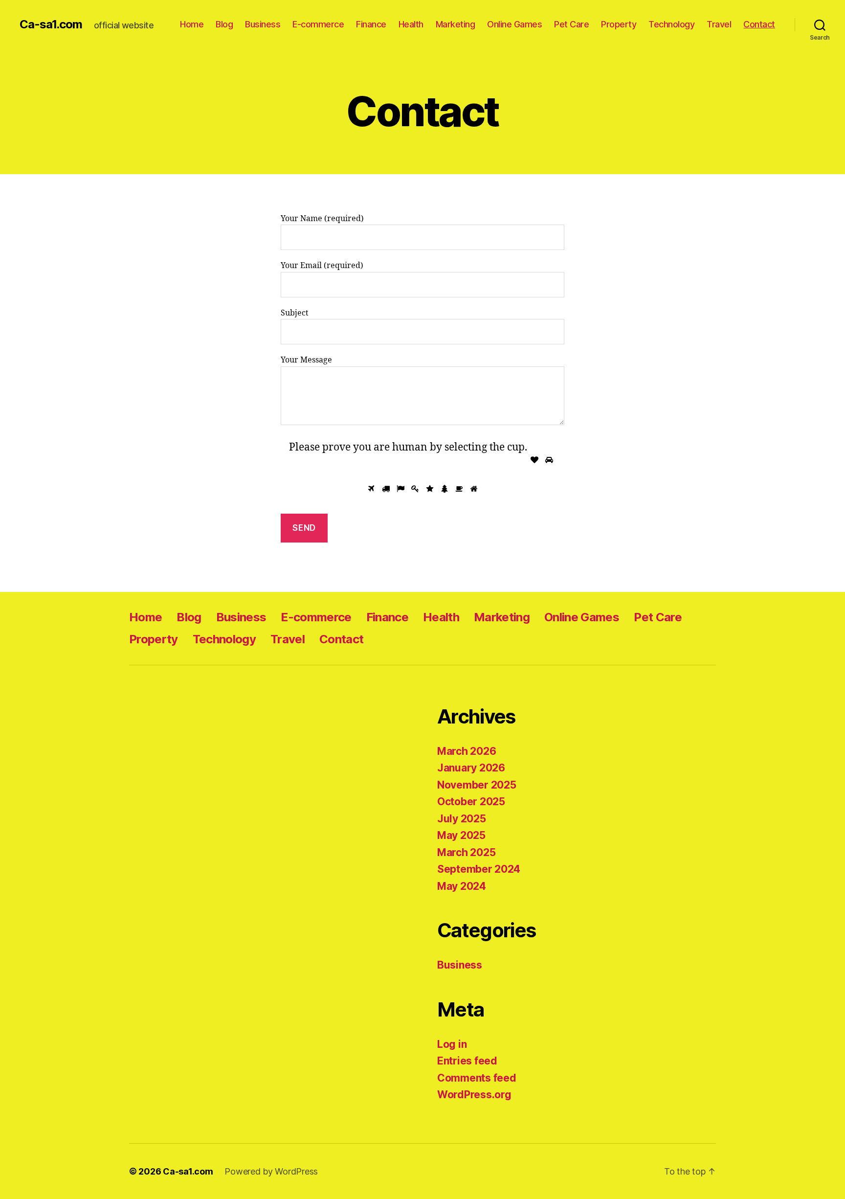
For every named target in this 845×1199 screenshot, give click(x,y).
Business (262, 24)
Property (618, 24)
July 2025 (461, 819)
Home (191, 24)
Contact (759, 24)
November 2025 (476, 785)
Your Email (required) (322, 266)
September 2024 (478, 869)
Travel (719, 24)
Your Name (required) (322, 219)
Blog (224, 24)
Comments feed (476, 1078)
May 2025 (461, 835)
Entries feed (467, 1061)
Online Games (514, 24)
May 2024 (461, 886)
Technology (671, 24)
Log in (452, 1044)
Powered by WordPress (271, 1171)
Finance (371, 24)
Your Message (306, 360)
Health (411, 24)
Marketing (455, 24)
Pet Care (571, 24)
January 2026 (471, 768)
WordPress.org (474, 1094)
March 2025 (466, 852)
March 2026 (466, 751)
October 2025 (471, 801)
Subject (295, 313)
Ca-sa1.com (51, 24)
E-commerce (318, 24)
